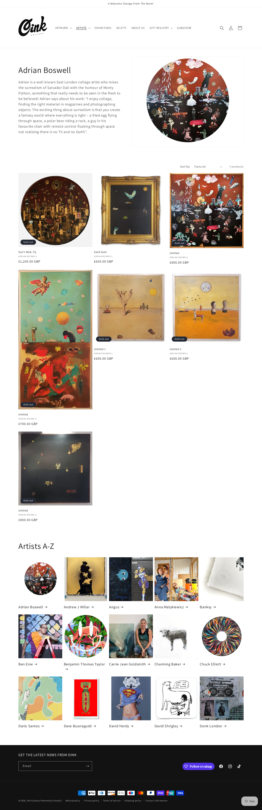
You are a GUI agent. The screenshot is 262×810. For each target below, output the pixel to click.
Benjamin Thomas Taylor (84, 664)
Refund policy (73, 800)
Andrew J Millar (77, 607)
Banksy (206, 607)
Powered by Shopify (51, 800)
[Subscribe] (87, 766)
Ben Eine (25, 664)
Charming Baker (168, 664)
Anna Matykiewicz (169, 607)
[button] (63, 28)
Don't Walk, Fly (27, 252)
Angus (114, 607)
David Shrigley (166, 726)
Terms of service (111, 800)
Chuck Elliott (210, 664)
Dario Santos (29, 726)
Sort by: (185, 166)
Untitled (174, 253)
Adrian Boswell (30, 607)
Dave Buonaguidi (78, 726)
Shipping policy (132, 800)
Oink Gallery (34, 800)
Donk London (211, 726)
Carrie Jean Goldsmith (127, 664)
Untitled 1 (100, 349)
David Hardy (119, 726)
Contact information (156, 800)
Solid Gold (100, 252)
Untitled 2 (175, 349)
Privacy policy (91, 800)
